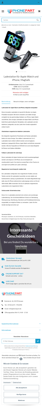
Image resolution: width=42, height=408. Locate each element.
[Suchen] (38, 20)
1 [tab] (16, 71)
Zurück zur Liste (6, 25)
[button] (38, 2)
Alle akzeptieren (21, 388)
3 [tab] (19, 71)
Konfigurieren (21, 394)
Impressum (7, 382)
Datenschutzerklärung (32, 346)
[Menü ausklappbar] (3, 11)
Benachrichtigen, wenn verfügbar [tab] (24, 101)
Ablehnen (21, 400)
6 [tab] (24, 71)
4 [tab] (21, 71)
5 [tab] (22, 71)
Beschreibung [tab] (6, 101)
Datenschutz (17, 382)
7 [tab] (25, 71)
